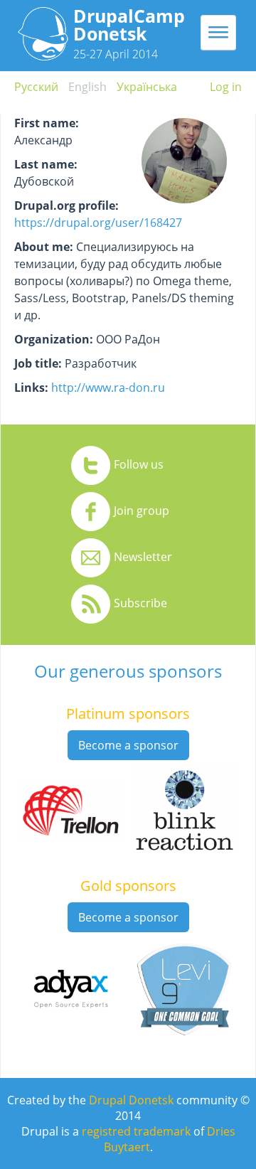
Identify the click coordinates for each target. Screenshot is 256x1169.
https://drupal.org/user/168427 (98, 222)
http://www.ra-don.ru (108, 387)
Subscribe (140, 603)
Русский (36, 87)
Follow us (139, 464)
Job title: (38, 363)
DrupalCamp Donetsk (129, 25)
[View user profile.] (184, 202)
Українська (147, 87)
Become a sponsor (128, 745)
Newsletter (143, 557)
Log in (226, 87)
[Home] (43, 56)
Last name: (46, 164)
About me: (43, 247)
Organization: (53, 339)
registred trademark (136, 1131)
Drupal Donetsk (131, 1100)
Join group (141, 510)
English (87, 87)
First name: (46, 123)
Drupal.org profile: (66, 205)
